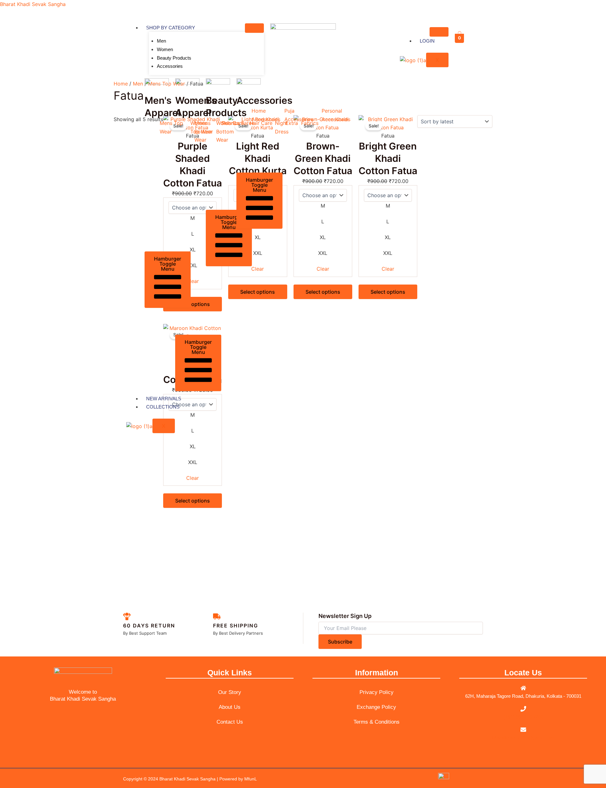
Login (427, 41)
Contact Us (230, 722)
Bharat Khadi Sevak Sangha (33, 4)
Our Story (229, 692)
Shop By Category (170, 27)
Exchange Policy (376, 707)
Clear (388, 269)
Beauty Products (174, 58)
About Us (230, 707)
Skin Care (232, 123)
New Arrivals (163, 398)
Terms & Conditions (377, 722)
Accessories (170, 66)
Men (161, 41)
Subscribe (340, 641)
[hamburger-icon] (254, 28)
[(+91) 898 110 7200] (523, 709)
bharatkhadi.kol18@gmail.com (523, 737)
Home (121, 83)
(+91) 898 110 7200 (523, 717)
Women (165, 49)
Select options (388, 292)
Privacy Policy (376, 692)
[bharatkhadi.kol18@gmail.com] (523, 729)
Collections (163, 406)
